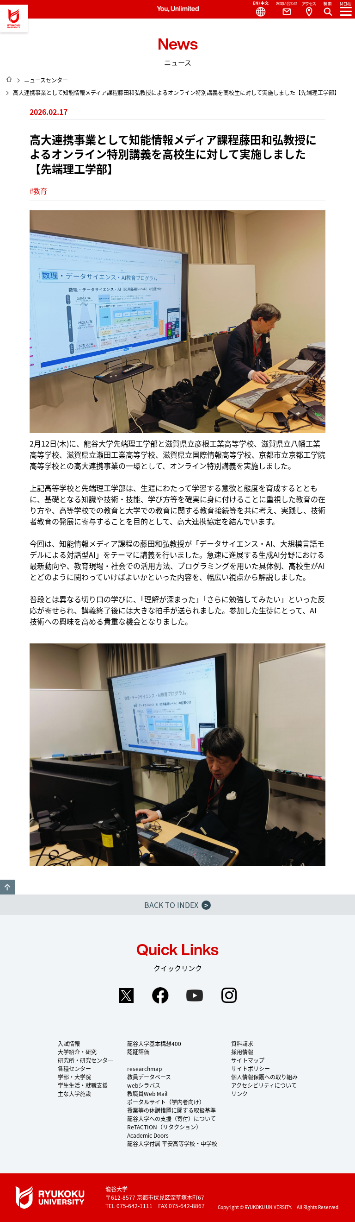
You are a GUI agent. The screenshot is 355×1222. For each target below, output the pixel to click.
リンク (239, 1093)
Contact (283, 9)
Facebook (160, 995)
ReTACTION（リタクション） (164, 1127)
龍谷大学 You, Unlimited (14, 18)
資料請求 (242, 1043)
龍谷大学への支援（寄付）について (171, 1118)
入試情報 (69, 1043)
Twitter (126, 995)
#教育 (38, 190)
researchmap (144, 1068)
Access (309, 9)
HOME (9, 79)
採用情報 (242, 1052)
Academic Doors (148, 1135)
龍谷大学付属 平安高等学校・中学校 (172, 1143)
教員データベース (149, 1077)
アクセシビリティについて (264, 1085)
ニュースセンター (46, 80)
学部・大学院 (74, 1077)
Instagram (229, 995)
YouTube (194, 995)
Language (257, 9)
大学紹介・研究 (77, 1052)
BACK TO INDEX (176, 904)
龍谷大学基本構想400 (154, 1043)
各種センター (74, 1068)
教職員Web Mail (147, 1093)
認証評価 (138, 1052)
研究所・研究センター (85, 1060)
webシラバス (143, 1085)
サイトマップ (247, 1060)
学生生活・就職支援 (83, 1085)
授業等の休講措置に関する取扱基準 (171, 1110)
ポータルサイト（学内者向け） (166, 1102)
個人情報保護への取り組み (264, 1077)
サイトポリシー (250, 1068)
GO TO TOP (7, 887)
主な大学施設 (74, 1093)
